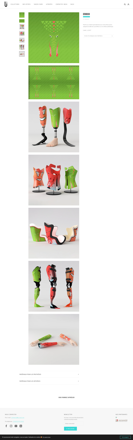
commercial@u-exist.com (17, 417)
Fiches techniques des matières (93, 36)
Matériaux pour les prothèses (30, 374)
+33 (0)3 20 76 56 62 (18, 421)
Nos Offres (27, 4)
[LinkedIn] (21, 426)
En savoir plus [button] (46, 437)
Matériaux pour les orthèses (30, 381)
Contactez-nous (61, 4)
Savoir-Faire (38, 4)
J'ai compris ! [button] (125, 437)
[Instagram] (11, 426)
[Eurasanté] (122, 421)
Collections (15, 4)
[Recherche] (125, 4)
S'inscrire (70, 428)
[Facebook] (6, 426)
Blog (72, 4)
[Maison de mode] (122, 418)
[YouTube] (16, 426)
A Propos (49, 4)
